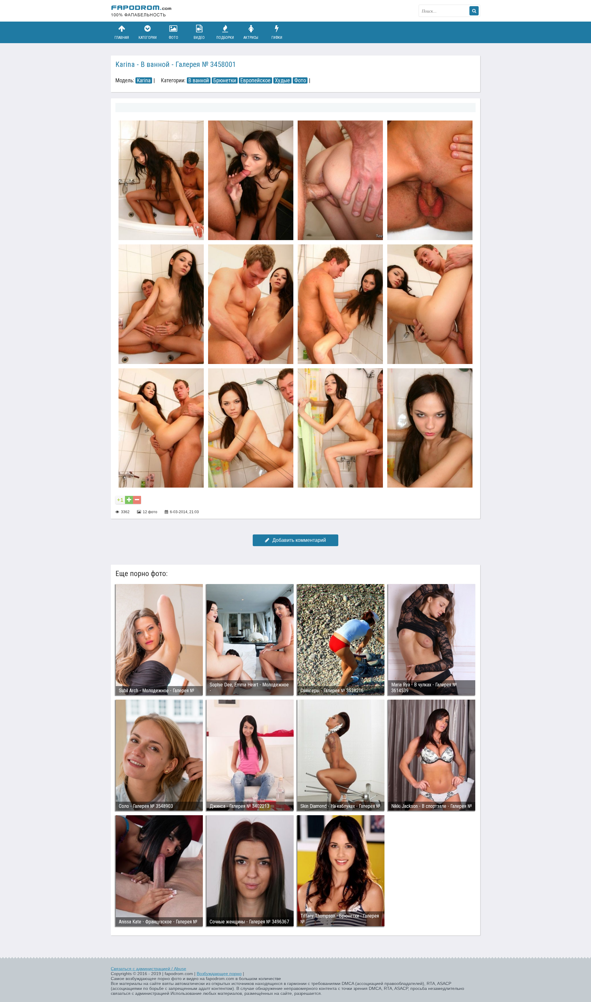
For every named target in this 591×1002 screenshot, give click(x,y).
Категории (148, 37)
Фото (173, 37)
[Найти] (474, 10)
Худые (282, 80)
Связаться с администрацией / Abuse (148, 968)
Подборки (225, 37)
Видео (199, 37)
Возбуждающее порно (219, 973)
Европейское (255, 80)
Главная (122, 37)
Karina (144, 80)
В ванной (198, 80)
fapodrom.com (141, 11)
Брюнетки (224, 80)
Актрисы (250, 37)
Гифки (276, 37)
